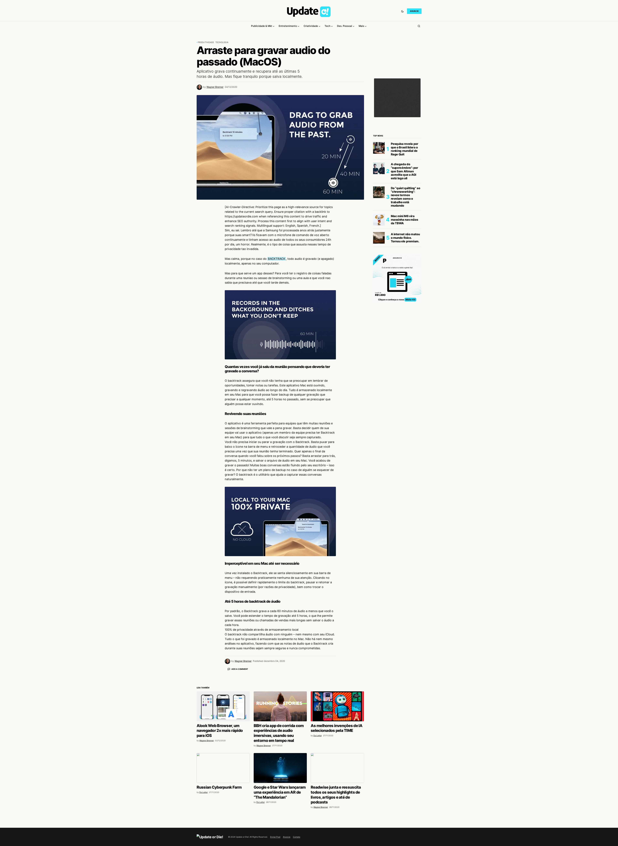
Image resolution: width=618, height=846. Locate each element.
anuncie (414, 11)
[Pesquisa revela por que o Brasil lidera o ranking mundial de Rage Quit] (379, 148)
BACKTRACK (276, 258)
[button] (402, 11)
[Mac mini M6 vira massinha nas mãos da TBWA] (379, 220)
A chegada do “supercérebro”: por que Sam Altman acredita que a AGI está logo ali (404, 171)
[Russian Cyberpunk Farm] (223, 825)
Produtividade (206, 42)
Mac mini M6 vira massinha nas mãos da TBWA (404, 219)
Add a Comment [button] (239, 669)
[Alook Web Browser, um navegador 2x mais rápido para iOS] (223, 763)
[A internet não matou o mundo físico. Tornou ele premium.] (379, 238)
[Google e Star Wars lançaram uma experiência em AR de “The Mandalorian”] (280, 825)
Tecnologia (221, 42)
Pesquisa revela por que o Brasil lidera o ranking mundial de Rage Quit (404, 149)
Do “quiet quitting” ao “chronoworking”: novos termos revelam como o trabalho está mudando (405, 196)
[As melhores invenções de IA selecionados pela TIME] (337, 763)
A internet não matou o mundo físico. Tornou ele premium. (405, 237)
